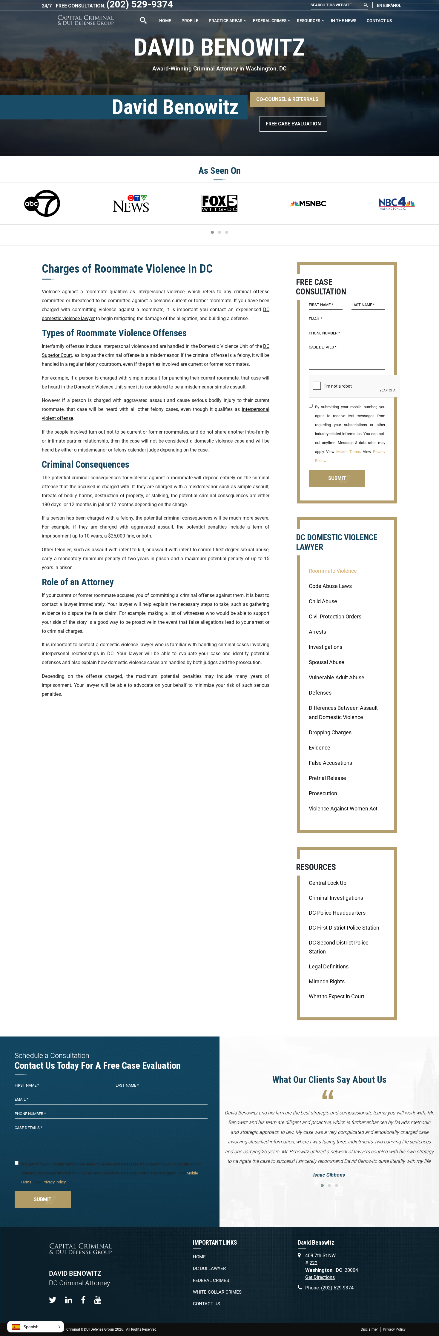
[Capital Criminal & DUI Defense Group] (85, 20)
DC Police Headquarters (337, 913)
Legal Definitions (329, 967)
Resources (308, 20)
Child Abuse (323, 601)
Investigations (325, 647)
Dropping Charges (330, 732)
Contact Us (379, 20)
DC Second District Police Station (339, 947)
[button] (35, 1326)
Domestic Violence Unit (98, 387)
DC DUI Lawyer (209, 1268)
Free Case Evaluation (293, 124)
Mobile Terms (348, 451)
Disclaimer (369, 1329)
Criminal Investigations (336, 898)
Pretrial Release (327, 778)
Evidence (319, 748)
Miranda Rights (327, 982)
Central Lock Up (327, 883)
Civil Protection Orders (335, 617)
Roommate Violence (333, 571)
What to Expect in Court (336, 996)
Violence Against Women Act (343, 809)
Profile (190, 20)
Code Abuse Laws (330, 586)
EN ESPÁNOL (389, 5)
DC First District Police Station (344, 928)
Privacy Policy (53, 1182)
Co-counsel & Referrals (287, 99)
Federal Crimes (269, 20)
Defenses (320, 693)
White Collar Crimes (217, 1292)
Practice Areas (225, 20)
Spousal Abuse (326, 662)
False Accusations (330, 763)
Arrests (317, 632)
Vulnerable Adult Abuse (336, 678)
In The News (343, 20)
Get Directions (320, 1277)
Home (165, 20)
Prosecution (323, 793)
